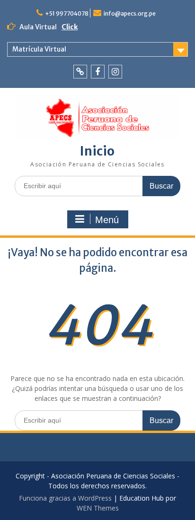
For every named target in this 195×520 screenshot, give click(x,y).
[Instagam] (115, 71)
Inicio (97, 151)
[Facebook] (98, 71)
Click (70, 27)
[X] (80, 71)
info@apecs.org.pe (130, 13)
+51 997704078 (67, 13)
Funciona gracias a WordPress (65, 498)
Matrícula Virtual (39, 49)
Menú (107, 220)
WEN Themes (98, 507)
